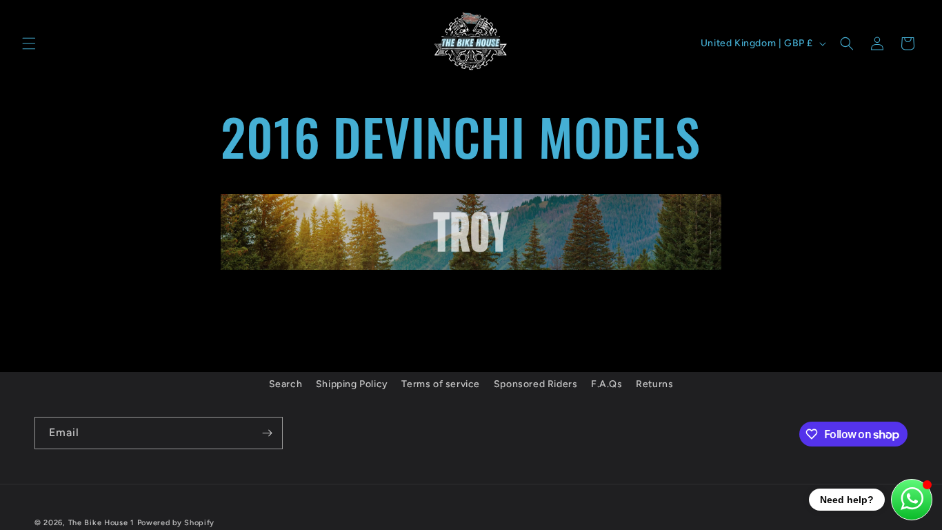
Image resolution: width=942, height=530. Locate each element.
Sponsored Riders (536, 384)
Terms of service (440, 384)
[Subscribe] (267, 433)
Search (286, 384)
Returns (654, 384)
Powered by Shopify (176, 522)
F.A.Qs (607, 384)
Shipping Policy (352, 384)
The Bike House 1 (101, 522)
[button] (29, 43)
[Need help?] (911, 499)
